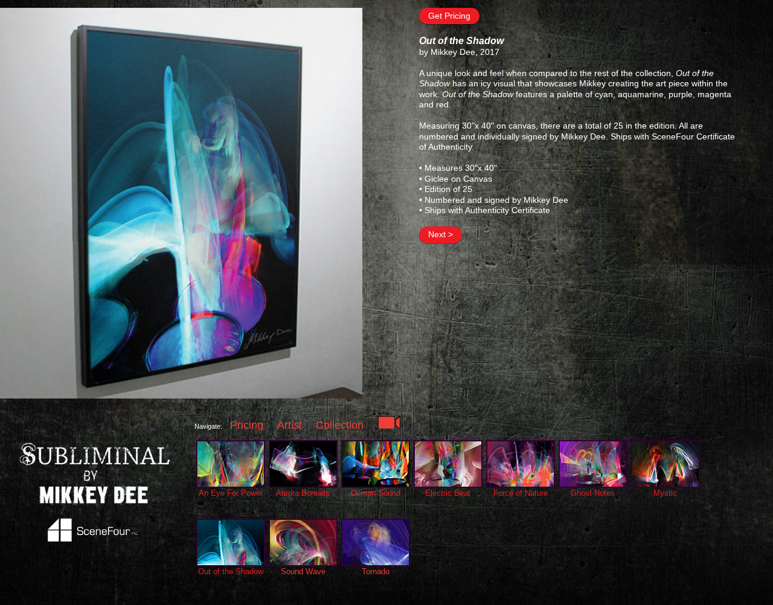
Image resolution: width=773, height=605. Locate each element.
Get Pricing (449, 16)
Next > (440, 234)
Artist (289, 425)
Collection (340, 425)
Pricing (246, 425)
